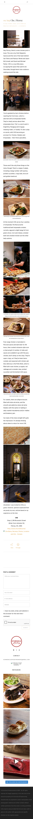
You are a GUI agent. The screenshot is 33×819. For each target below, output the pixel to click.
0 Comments (22, 26)
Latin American (21, 23)
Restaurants (13, 26)
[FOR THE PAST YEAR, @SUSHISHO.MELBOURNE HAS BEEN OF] (16, 761)
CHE (6, 23)
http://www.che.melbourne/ (16, 529)
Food (14, 23)
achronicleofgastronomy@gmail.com (16, 659)
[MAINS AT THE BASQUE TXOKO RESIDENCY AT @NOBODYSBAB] (16, 690)
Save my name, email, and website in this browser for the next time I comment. (16, 614)
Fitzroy (10, 23)
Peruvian (6, 26)
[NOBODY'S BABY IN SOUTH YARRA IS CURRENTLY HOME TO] (16, 726)
